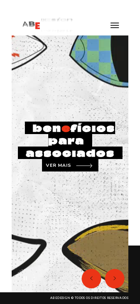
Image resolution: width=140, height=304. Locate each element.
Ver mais (58, 165)
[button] (91, 278)
